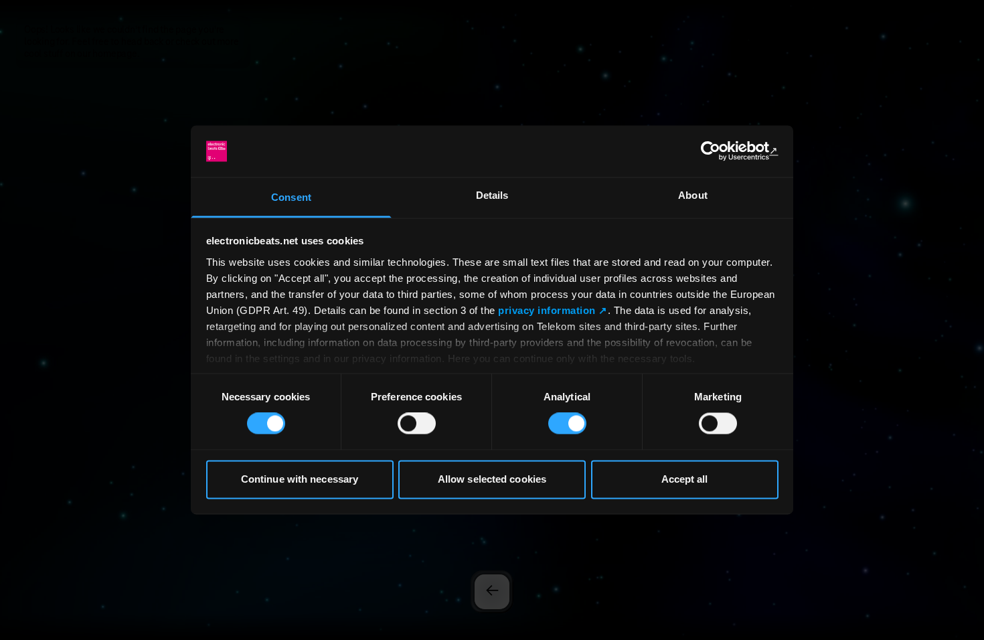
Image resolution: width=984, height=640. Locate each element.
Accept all (684, 479)
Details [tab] (492, 195)
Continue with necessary (299, 479)
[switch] (417, 423)
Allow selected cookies (492, 479)
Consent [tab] (291, 197)
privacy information (547, 310)
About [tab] (693, 195)
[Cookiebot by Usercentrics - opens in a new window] (719, 151)
